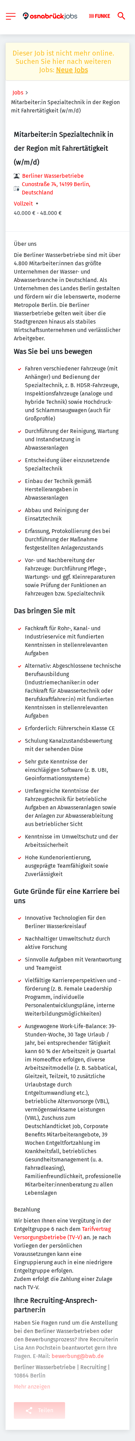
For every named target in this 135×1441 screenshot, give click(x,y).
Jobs (17, 92)
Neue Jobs (72, 70)
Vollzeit (23, 204)
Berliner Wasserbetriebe (53, 176)
